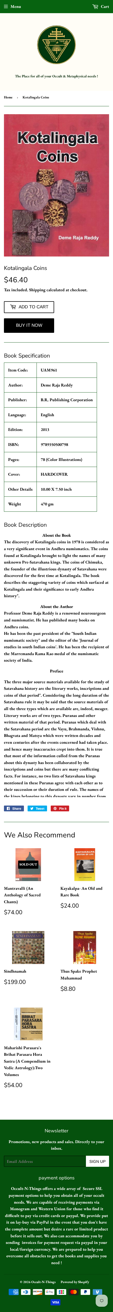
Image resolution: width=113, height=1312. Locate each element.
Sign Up (97, 1161)
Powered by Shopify (75, 1282)
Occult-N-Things (43, 1282)
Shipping (37, 290)
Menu (16, 6)
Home (8, 97)
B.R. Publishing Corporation (67, 400)
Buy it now (29, 325)
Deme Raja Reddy (57, 385)
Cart (104, 6)
